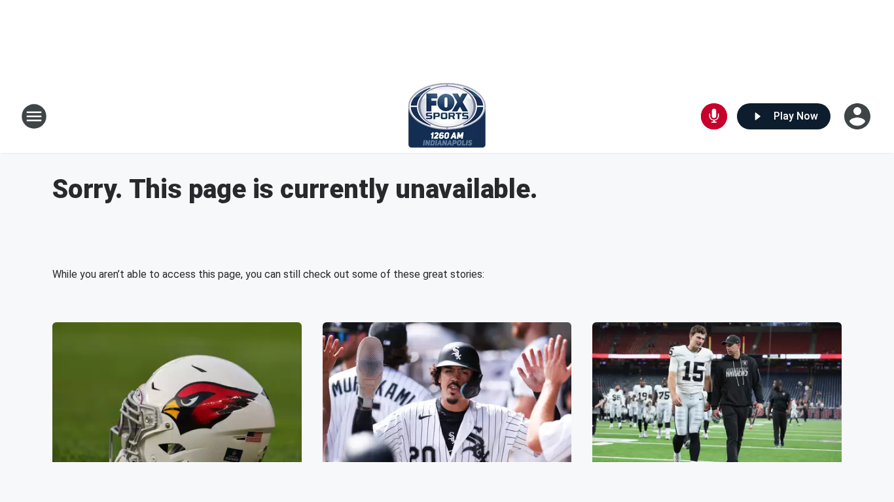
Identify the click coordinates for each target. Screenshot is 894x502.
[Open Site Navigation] (34, 116)
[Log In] (858, 116)
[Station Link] (447, 116)
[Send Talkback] (714, 116)
